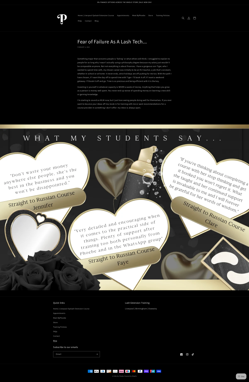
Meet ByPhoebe (59, 318)
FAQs (55, 331)
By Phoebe (120, 376)
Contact (56, 336)
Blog (55, 341)
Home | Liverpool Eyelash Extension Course (71, 309)
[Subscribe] (97, 354)
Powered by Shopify (130, 376)
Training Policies (60, 327)
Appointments (59, 313)
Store (55, 322)
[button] (183, 18)
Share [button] (82, 53)
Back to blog (126, 118)
